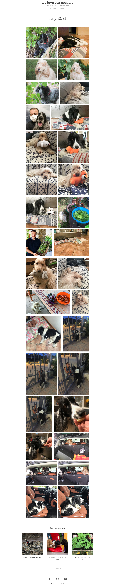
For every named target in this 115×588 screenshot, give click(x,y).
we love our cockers (57, 2)
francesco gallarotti (55, 583)
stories (53, 9)
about (62, 9)
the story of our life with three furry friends (57, 5)
